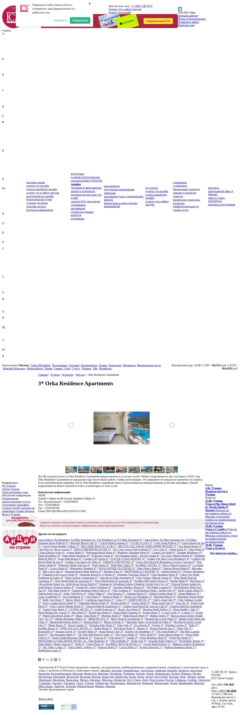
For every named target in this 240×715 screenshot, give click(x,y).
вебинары (110, 192)
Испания (7, 144)
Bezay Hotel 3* (75, 599)
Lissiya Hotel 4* (59, 568)
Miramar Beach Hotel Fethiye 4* (83, 571)
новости (178, 196)
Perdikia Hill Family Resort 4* (151, 581)
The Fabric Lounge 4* (158, 587)
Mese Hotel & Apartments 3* (127, 618)
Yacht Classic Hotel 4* (190, 590)
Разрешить (80, 20)
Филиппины (9, 302)
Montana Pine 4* (113, 571)
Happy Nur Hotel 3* (129, 609)
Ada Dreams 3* (116, 593)
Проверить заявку (188, 22)
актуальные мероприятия (119, 189)
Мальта (6, 201)
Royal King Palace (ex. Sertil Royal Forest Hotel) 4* (68, 584)
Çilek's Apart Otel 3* (164, 599)
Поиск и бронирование (192, 18)
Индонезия (8, 131)
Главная (43, 374)
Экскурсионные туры (15, 492)
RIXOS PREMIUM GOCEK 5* (92, 549)
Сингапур (8, 270)
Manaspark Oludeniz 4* (83, 568)
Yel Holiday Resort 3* (191, 641)
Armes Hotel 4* (75, 552)
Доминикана (9, 112)
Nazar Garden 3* (77, 625)
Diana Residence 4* (49, 555)
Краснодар (115, 365)
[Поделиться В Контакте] (55, 659)
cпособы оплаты (36, 206)
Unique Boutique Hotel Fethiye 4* (91, 590)
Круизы (174, 676)
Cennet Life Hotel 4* (163, 552)
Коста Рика (8, 169)
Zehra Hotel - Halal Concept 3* (55, 644)
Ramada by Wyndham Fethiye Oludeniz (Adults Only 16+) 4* (134, 584)
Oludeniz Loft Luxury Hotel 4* (60, 574)
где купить (151, 187)
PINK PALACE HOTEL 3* (76, 628)
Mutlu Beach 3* (57, 625)
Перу (5, 235)
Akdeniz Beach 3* (136, 593)
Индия (6, 128)
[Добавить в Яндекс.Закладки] (59, 659)
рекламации (78, 208)
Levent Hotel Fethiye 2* (157, 644)
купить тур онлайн (120, 12)
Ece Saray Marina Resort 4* (177, 555)
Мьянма (7, 210)
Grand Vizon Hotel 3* (55, 609)
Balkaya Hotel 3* (113, 596)
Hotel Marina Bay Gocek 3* (54, 612)
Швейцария (9, 330)
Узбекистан (9, 295)
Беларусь (7, 65)
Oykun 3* (157, 625)
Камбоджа (8, 156)
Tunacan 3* (100, 637)
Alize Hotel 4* (196, 549)
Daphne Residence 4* (189, 552)
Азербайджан (10, 43)
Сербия (6, 267)
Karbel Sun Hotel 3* (100, 612)
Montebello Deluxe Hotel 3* (66, 622)
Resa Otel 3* (184, 628)
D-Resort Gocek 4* (102, 555)
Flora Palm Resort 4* (70, 558)
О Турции (10, 485)
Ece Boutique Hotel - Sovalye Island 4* (137, 555)
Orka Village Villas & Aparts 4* (154, 577)
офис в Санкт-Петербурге (216, 199)
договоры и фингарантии (86, 187)
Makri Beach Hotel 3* (135, 615)
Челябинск (105, 368)
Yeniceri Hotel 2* (107, 647)
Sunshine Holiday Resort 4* (128, 587)
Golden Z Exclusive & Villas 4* (83, 562)
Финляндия (9, 305)
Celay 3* (121, 599)
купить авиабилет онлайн (41, 189)
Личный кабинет (188, 15)
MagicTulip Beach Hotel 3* (58, 615)
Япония (6, 362)
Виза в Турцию (11, 514)
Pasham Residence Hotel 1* (180, 647)
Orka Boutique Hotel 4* (164, 574)
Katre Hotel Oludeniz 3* (127, 612)
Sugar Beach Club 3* (111, 631)
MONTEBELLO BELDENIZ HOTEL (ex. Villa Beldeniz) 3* (73, 641)
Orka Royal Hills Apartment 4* (117, 577)
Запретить (60, 20)
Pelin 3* (193, 625)
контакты (213, 187)
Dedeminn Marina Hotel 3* (94, 603)
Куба (5, 172)
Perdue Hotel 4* (179, 581)
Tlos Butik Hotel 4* (59, 590)
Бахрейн (7, 62)
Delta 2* (80, 644)
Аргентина (8, 52)
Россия (6, 245)
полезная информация (39, 209)
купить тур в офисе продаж (125, 9)
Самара (58, 368)
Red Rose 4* (197, 581)
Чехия (5, 324)
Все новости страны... (224, 553)
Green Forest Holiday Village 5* (61, 546)
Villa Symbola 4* (122, 590)
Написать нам (186, 25)
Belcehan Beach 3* (165, 596)
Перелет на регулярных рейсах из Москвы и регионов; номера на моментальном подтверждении (220, 511)
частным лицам (35, 182)
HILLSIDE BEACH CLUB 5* (98, 546)
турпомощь (77, 218)
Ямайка (6, 359)
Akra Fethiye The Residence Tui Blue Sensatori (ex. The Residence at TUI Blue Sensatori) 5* (90, 539)
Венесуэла (8, 84)
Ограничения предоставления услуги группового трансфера (16, 501)
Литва (5, 185)
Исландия (8, 141)
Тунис (5, 286)
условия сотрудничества (85, 177)
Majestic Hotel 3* (111, 615)
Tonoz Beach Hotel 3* (171, 634)
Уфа (95, 368)
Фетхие (80, 374)
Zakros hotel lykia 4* (50, 593)
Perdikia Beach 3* (48, 628)
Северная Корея (11, 254)
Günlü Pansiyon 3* (105, 609)
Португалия (9, 238)
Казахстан (8, 153)
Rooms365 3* (46, 631)
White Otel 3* (139, 641)
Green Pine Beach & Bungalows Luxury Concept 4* (165, 562)
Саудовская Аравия (13, 251)
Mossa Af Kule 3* (114, 622)
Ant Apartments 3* (73, 596)
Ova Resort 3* (142, 625)
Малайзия (8, 194)
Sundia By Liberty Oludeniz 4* (93, 587)
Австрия (7, 39)
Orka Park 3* (124, 625)
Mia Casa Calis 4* (53, 571)
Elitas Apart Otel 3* (163, 603)
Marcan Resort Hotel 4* (176, 568)
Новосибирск (35, 368)
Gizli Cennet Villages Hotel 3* (67, 606)
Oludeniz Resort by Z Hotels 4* (97, 574)
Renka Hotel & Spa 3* (163, 628)
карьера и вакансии (184, 192)
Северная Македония (9, 259)
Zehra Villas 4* (96, 593)
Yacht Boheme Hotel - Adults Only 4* (154, 590)
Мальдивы (8, 197)
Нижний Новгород (14, 368)
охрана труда (181, 209)
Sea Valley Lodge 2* (54, 647)
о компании (180, 182)
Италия (6, 147)
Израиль (7, 125)
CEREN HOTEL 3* (139, 599)
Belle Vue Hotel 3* (53, 599)
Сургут (76, 368)
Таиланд (7, 280)
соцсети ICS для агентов (85, 201)
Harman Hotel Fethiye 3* (157, 609)
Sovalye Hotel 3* (87, 631)
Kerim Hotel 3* (151, 612)
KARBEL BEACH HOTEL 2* (124, 644)
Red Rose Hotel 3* (124, 628)
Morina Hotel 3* (93, 622)
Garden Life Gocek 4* (96, 558)
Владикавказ (60, 365)
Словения (8, 273)
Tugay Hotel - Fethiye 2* (82, 647)
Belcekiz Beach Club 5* (84, 543)
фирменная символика (186, 199)
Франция (7, 308)
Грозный (74, 365)
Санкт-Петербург (40, 365)
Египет (6, 118)
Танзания (7, 283)
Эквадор (7, 343)
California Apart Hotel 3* (100, 599)
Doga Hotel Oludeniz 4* (76, 555)
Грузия (6, 103)
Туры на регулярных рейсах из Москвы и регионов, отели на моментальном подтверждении (221, 534)
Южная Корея (10, 352)
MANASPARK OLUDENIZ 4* (117, 568)
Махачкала (129, 365)
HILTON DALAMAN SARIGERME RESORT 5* (147, 546)
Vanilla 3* (132, 637)
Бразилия (7, 71)
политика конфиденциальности (186, 205)
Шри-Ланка (9, 336)
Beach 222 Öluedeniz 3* (138, 596)
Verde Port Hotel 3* (180, 637)
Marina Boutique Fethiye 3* (70, 618)
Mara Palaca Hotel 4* (149, 568)
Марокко (7, 204)
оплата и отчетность (83, 191)
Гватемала (8, 93)
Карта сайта (46, 698)
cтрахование (78, 204)
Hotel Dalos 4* (100, 565)
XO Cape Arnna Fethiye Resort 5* (132, 549)
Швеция (7, 333)
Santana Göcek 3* (66, 631)
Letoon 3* (188, 612)
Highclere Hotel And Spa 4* (74, 565)
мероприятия (111, 186)
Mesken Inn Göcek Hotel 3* (161, 618)
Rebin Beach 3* (103, 628)
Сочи (67, 368)
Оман (5, 229)
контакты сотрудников (221, 204)
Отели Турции (11, 489)
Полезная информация (17, 495)
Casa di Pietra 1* (128, 647)
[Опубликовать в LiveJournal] (43, 659)
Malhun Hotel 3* (159, 615)
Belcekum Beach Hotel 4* (101, 552)
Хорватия (8, 314)
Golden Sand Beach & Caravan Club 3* (145, 606)
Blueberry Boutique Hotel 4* (134, 552)
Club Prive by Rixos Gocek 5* (55, 549)
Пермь (48, 368)
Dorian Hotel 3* (141, 603)
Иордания (8, 134)
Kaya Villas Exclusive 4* (177, 565)
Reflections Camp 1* (49, 650)
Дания (6, 109)
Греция (6, 99)
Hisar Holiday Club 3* (186, 609)
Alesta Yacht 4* (178, 549)
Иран (5, 137)
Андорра (7, 49)
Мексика (7, 207)
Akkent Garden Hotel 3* (162, 593)
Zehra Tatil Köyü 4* (75, 593)
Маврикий (8, 191)
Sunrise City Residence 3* (139, 631)
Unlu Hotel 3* (117, 637)
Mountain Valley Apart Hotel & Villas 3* (149, 622)
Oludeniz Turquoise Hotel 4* (133, 574)
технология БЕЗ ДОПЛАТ (86, 180)
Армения (7, 55)
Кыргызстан (9, 175)
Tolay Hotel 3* (148, 634)
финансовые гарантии (186, 189)
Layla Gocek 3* (171, 612)
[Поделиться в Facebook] (39, 659)
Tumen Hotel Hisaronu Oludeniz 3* (72, 637)
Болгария (7, 68)
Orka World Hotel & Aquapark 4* (74, 581)
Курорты (67, 374)
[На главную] (13, 27)
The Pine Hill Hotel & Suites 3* (95, 634)
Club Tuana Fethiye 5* (167, 543)
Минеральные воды (149, 365)
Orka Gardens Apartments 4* (81, 577)
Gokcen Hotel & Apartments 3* (103, 606)
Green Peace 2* (95, 644)
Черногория (9, 321)
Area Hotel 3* (93, 596)
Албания (7, 46)
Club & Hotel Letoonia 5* (114, 543)
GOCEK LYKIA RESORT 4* (128, 558)
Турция (6, 289)
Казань (103, 365)
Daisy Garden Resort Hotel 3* (60, 603)
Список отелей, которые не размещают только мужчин (18, 510)
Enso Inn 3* (182, 603)
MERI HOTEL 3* (98, 618)
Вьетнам (7, 87)
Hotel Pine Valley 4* (122, 565)
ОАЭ (5, 226)
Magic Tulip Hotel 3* (88, 615)
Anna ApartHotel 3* (49, 596)
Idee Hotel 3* (79, 612)
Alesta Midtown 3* (189, 593)
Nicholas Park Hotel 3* (102, 625)
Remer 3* (142, 628)
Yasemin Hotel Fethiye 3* (162, 641)
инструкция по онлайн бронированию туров (40, 198)
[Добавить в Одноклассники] (47, 659)
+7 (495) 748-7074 (141, 6)
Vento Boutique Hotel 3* (153, 637)
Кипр (5, 163)
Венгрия (7, 81)
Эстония (7, 346)
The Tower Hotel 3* (126, 634)
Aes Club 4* (160, 549)
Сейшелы (8, 264)
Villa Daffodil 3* (119, 641)
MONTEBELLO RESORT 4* (142, 571)
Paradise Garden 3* (176, 625)
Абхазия (7, 36)
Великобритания (12, 77)
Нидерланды (9, 216)
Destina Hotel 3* (120, 603)
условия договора (37, 202)
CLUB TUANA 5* (142, 543)
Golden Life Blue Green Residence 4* (168, 558)
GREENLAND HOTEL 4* (118, 562)
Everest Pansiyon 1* (151, 647)
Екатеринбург (89, 365)
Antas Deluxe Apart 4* (52, 552)
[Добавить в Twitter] (51, 659)
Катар (5, 159)
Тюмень (86, 368)
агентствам (77, 173)
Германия (8, 96)
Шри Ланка (46, 686)
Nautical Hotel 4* (171, 571)
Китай (6, 166)
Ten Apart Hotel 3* (167, 631)
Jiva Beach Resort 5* (190, 546)
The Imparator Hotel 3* (63, 634)
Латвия (6, 182)
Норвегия (8, 220)
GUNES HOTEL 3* (81, 609)
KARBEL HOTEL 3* (148, 565)
